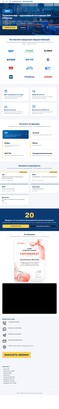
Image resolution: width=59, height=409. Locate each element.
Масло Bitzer (6, 375)
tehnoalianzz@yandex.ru (43, 226)
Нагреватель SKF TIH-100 (9, 383)
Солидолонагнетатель (9, 377)
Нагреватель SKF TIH (8, 379)
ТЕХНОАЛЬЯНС (27, 1)
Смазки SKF (6, 369)
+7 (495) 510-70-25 (9, 27)
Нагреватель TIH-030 (8, 381)
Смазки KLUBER (7, 373)
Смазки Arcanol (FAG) (8, 371)
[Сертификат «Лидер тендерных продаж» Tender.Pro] (29, 260)
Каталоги (23, 27)
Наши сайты (5, 366)
